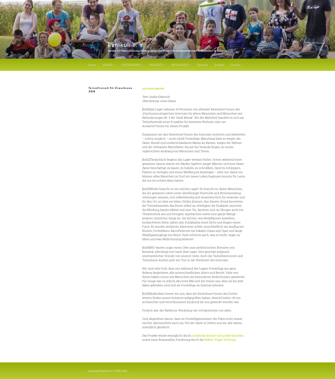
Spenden (202, 65)
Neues (92, 65)
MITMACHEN (180, 65)
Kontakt (219, 65)
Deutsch (235, 65)
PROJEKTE (155, 65)
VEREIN (107, 65)
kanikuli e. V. (126, 45)
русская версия (153, 88)
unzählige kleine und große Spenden (218, 335)
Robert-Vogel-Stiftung (220, 339)
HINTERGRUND (130, 65)
